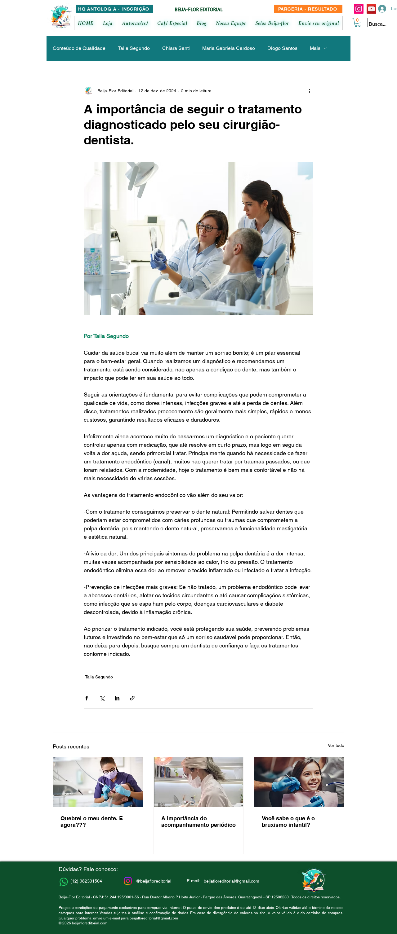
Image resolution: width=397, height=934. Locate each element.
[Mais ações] (309, 90)
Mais (315, 48)
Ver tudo (336, 745)
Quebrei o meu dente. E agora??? (91, 821)
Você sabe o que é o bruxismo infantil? (288, 821)
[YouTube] (371, 9)
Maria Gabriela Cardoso (228, 48)
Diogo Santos (282, 48)
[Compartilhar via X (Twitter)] (102, 698)
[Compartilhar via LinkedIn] (117, 698)
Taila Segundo (134, 48)
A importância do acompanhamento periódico (198, 821)
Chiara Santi (176, 48)
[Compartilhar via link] (132, 698)
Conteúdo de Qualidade (79, 48)
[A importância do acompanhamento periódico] (198, 782)
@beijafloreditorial (153, 881)
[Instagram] (359, 9)
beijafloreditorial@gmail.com (154, 918)
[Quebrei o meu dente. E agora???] (98, 782)
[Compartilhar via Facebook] (87, 698)
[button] (357, 22)
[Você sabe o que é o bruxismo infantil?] (299, 782)
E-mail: (193, 880)
